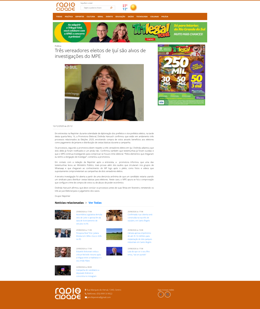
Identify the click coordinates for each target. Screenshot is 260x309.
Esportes (79, 16)
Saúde (131, 16)
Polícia (164, 16)
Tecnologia (142, 16)
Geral (100, 16)
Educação (120, 16)
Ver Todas (95, 203)
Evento (109, 16)
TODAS (59, 16)
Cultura (91, 16)
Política (69, 16)
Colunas (154, 16)
